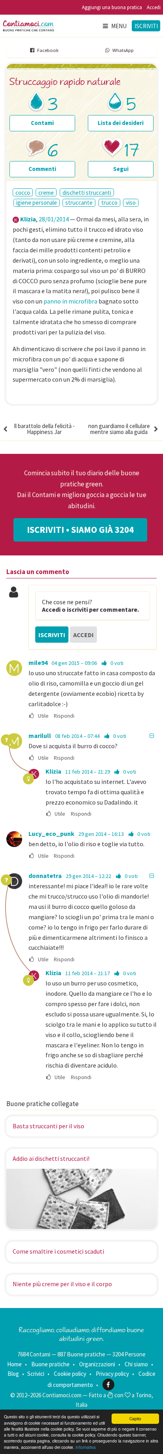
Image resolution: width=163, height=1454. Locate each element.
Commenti (42, 169)
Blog (13, 1373)
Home (14, 1364)
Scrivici (35, 1373)
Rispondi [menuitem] (64, 716)
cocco (22, 192)
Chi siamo (136, 1364)
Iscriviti (146, 26)
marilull (39, 735)
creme (46, 192)
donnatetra (45, 876)
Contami (42, 123)
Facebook (48, 50)
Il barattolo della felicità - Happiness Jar (44, 429)
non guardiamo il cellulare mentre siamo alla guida (119, 429)
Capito (135, 1418)
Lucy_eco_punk (51, 833)
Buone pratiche (50, 1364)
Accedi (154, 7)
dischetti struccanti (87, 192)
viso (131, 202)
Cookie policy (70, 1373)
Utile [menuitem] (43, 716)
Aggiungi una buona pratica (112, 7)
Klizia (28, 219)
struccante (79, 202)
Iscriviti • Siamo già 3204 (80, 529)
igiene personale (36, 202)
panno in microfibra (70, 301)
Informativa (86, 1447)
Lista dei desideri (121, 123)
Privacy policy (112, 1373)
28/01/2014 (54, 219)
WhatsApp (123, 50)
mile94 (37, 662)
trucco (109, 202)
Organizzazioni (97, 1364)
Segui (121, 169)
